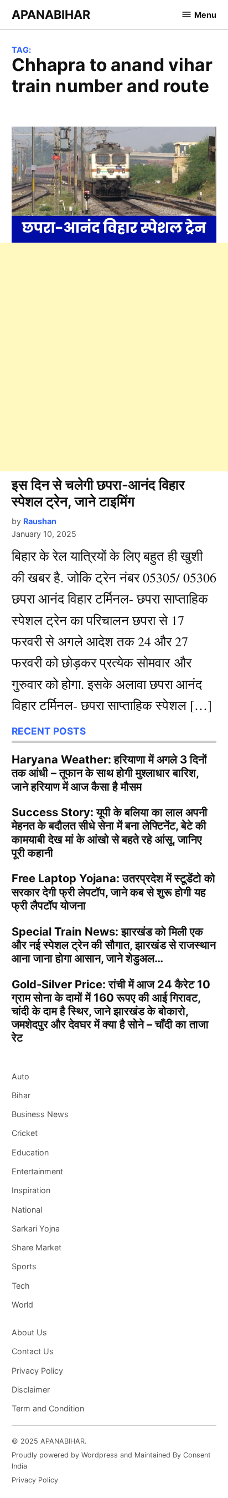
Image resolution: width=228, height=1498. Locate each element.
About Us (29, 1332)
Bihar (21, 1095)
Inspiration (31, 1190)
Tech (21, 1285)
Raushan (39, 521)
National (27, 1209)
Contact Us (33, 1351)
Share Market (36, 1247)
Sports (24, 1266)
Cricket (25, 1133)
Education (30, 1152)
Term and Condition (48, 1408)
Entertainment (37, 1171)
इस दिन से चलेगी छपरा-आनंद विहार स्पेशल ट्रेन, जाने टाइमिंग (98, 493)
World (22, 1304)
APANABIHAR (51, 14)
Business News (40, 1114)
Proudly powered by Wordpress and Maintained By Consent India (111, 1460)
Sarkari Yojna (36, 1228)
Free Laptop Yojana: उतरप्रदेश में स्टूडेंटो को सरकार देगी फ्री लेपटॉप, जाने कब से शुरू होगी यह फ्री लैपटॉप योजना (113, 891)
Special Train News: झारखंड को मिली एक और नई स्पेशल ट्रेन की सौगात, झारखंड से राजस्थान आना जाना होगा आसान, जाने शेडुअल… (114, 944)
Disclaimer (31, 1389)
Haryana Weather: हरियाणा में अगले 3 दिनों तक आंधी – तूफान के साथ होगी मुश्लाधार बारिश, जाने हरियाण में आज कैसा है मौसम (109, 772)
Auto (20, 1076)
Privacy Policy (37, 1370)
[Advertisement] (114, 357)
